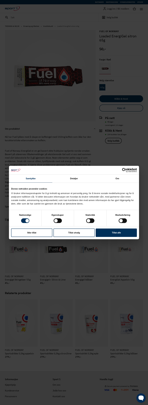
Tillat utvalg (74, 232)
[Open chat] (141, 398)
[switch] (58, 220)
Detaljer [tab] (74, 178)
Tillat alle (116, 232)
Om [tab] (117, 178)
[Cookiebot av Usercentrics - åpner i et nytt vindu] (124, 170)
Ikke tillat (31, 232)
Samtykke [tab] (31, 178)
